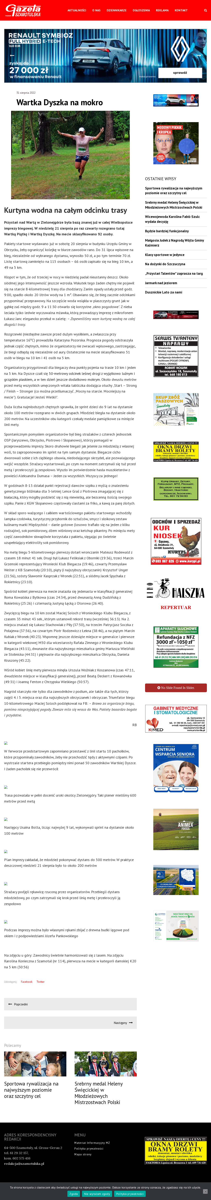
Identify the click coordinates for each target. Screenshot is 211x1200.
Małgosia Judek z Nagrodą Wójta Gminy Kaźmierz (174, 243)
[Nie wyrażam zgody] (205, 1191)
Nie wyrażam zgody (97, 1193)
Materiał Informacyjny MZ (92, 1143)
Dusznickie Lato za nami (163, 292)
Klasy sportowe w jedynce (164, 254)
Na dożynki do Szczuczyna (165, 264)
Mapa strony (82, 1154)
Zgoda (73, 1193)
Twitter (40, 982)
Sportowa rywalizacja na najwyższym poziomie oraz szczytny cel (173, 190)
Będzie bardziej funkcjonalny (167, 231)
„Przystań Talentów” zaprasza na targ (174, 273)
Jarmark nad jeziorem (161, 283)
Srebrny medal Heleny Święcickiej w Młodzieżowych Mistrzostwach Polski (173, 205)
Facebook (26, 982)
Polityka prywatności (88, 1148)
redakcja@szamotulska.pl (24, 1163)
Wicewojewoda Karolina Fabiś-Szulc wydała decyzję (172, 219)
